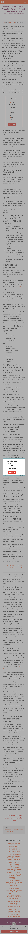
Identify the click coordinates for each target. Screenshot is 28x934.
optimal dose (11, 472)
